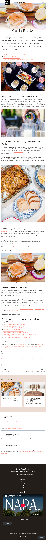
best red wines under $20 (22, 344)
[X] (23, 536)
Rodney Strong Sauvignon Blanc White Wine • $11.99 (15, 332)
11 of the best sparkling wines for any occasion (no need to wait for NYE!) (33, 399)
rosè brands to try (15, 346)
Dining (24, 485)
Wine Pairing (4, 364)
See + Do (24, 487)
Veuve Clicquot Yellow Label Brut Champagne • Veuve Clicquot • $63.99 (19, 334)
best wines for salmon (24, 346)
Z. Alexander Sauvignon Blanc (26, 309)
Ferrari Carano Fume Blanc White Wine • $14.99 (14, 324)
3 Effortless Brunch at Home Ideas (14, 428)
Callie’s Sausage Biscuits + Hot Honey (14, 421)
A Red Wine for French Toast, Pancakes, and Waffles (15, 54)
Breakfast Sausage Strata (9, 398)
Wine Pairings (24, 481)
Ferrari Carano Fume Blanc (12, 310)
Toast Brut (21, 246)
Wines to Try (11, 364)
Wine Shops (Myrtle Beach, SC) (36, 358)
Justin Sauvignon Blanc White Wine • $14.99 (13, 331)
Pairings (23, 27)
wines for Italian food (35, 346)
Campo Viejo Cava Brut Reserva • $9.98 (12, 327)
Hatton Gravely (19, 33)
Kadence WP (35, 533)
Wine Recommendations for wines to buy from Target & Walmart (18, 59)
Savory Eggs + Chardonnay (9, 56)
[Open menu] (43, 2)
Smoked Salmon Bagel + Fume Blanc (11, 58)
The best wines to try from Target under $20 (19, 337)
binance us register (11, 434)
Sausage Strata (4, 231)
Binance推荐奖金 (10, 445)
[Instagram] (25, 536)
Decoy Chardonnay (11, 246)
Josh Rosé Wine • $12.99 (9, 335)
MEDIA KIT (7, 523)
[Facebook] (21, 536)
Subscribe (41, 537)
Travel (24, 483)
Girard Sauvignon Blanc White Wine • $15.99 (13, 329)
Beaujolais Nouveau (18, 152)
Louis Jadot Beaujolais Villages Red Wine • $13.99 (14, 326)
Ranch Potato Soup (5, 370)
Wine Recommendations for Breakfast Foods (13, 53)
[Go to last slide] (3, 394)
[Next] (43, 394)
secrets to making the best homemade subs (34, 370)
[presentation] (11, 389)
